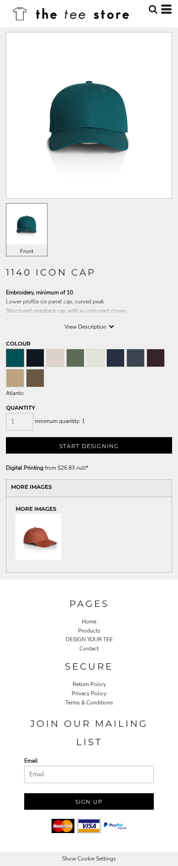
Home (89, 621)
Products (89, 630)
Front (26, 251)
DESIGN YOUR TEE (89, 639)
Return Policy (89, 684)
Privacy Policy (89, 693)
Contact (89, 648)
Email (31, 760)
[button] (152, 9)
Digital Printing (24, 467)
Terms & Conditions (89, 702)
